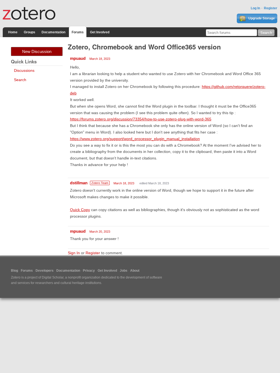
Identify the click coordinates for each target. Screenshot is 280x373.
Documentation (53, 32)
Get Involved (99, 32)
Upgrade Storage (261, 18)
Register (270, 8)
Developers (45, 271)
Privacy (89, 271)
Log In (255, 8)
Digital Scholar (52, 277)
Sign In (74, 253)
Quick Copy (80, 210)
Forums (78, 32)
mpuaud (78, 58)
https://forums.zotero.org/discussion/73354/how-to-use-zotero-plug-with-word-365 (140, 119)
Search (20, 80)
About (134, 271)
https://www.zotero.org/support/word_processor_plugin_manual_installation (135, 139)
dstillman (79, 182)
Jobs (123, 271)
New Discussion (36, 51)
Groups (29, 32)
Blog (14, 271)
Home (13, 32)
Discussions (24, 70)
